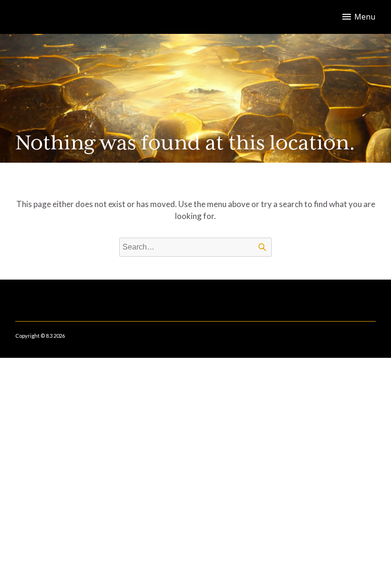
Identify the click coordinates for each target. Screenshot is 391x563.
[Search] (262, 247)
